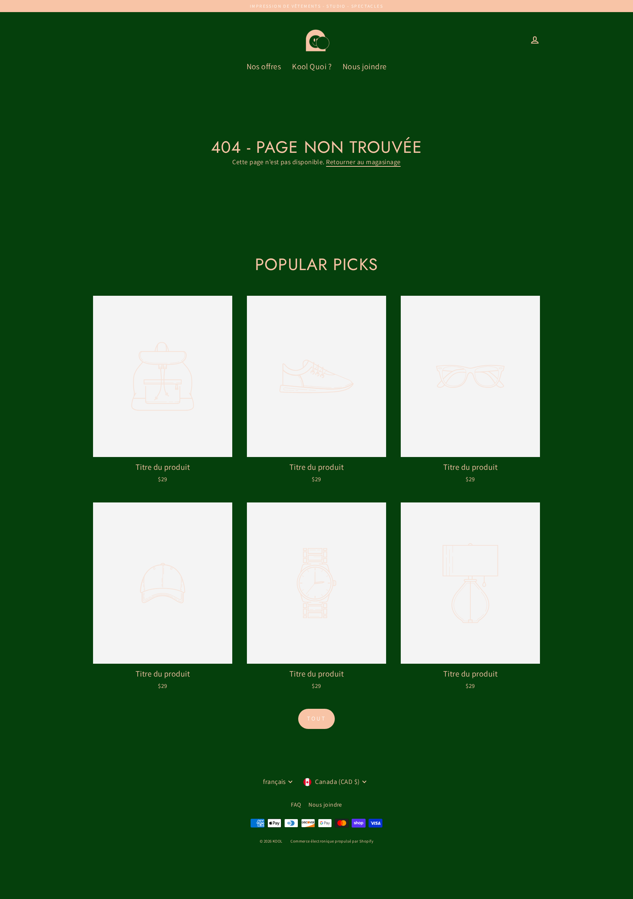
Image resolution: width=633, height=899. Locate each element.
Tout (316, 718)
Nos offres (264, 66)
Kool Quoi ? (312, 66)
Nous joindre (364, 66)
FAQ (296, 804)
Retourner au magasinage (363, 162)
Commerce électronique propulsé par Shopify (331, 841)
